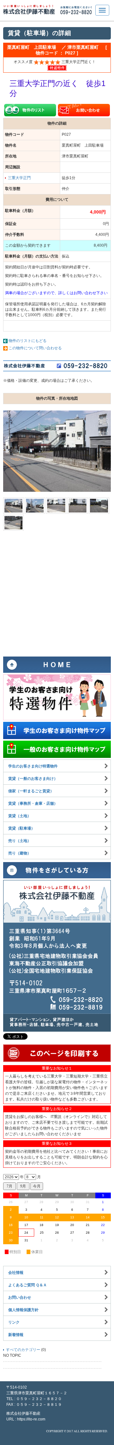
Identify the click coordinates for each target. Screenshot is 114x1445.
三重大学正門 (19, 178)
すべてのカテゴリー (23, 1349)
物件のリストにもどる (28, 340)
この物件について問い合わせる (35, 348)
